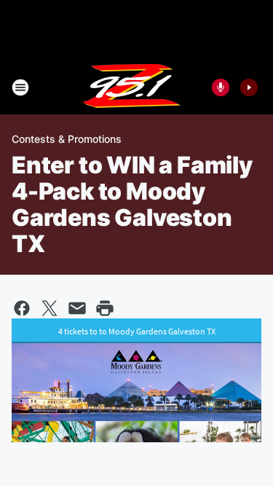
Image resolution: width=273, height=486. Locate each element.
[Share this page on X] (49, 308)
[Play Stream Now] (249, 87)
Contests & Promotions (67, 139)
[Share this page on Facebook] (22, 308)
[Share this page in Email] (77, 308)
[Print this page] (105, 308)
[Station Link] (132, 87)
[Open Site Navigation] (20, 87)
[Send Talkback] (220, 87)
